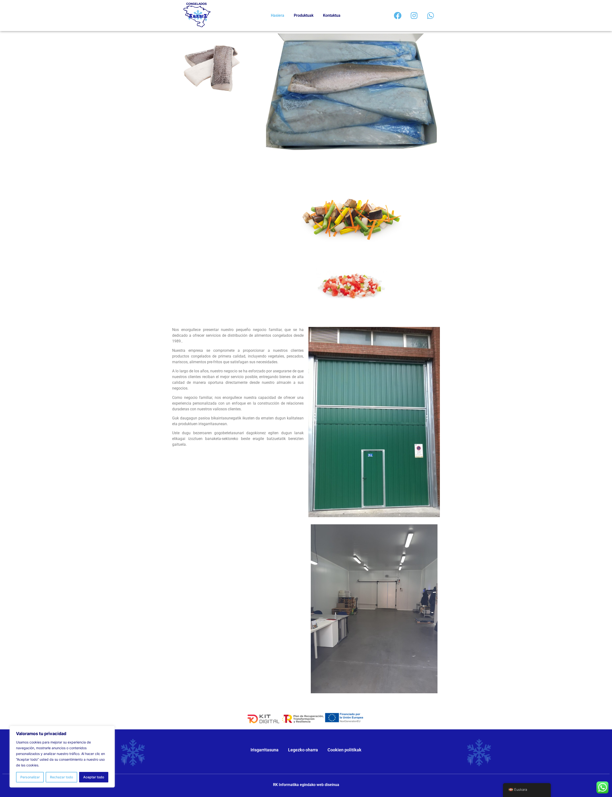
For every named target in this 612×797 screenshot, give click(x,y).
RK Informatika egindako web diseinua (306, 784)
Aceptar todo (93, 777)
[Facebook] (397, 15)
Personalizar (30, 777)
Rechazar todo (61, 777)
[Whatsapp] (430, 15)
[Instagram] (414, 15)
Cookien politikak (344, 749)
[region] (62, 756)
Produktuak (303, 15)
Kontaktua (331, 15)
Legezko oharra (303, 749)
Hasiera (277, 15)
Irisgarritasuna (265, 749)
